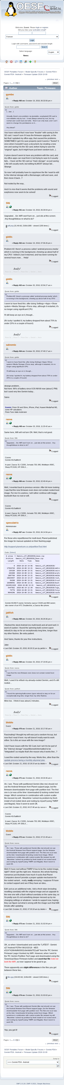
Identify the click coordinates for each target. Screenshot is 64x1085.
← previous (49, 79)
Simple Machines (43, 1084)
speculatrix (12, 522)
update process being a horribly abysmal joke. (24, 760)
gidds (9, 236)
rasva (9, 419)
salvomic (11, 344)
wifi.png (10, 226)
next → (57, 79)
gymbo (10, 94)
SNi (8, 203)
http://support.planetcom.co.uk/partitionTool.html (25, 547)
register (45, 27)
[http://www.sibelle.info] (10, 207)
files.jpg (10, 977)
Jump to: (56, 1059)
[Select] (13, 552)
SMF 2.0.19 (20, 1084)
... (12, 83)
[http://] (10, 424)
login (38, 27)
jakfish (9, 612)
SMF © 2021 (31, 1084)
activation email (39, 30)
